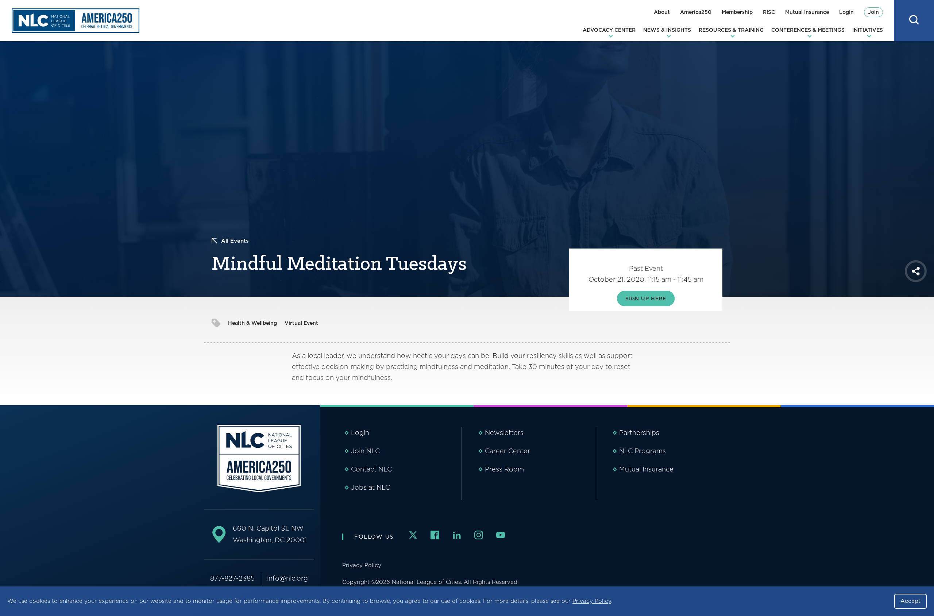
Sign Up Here (645, 298)
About (662, 12)
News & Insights (667, 30)
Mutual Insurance (807, 12)
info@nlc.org (287, 578)
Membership (737, 12)
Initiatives (867, 30)
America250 (695, 12)
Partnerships (639, 432)
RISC (769, 12)
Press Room (504, 469)
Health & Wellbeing (252, 323)
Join (873, 12)
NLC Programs (642, 451)
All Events (235, 241)
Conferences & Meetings (808, 30)
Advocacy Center (609, 30)
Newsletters (504, 432)
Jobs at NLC (370, 487)
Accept (910, 601)
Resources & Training (731, 30)
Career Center (507, 451)
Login (846, 12)
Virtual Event (301, 323)
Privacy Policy (591, 601)
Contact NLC (371, 469)
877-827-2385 (232, 578)
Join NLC (365, 451)
